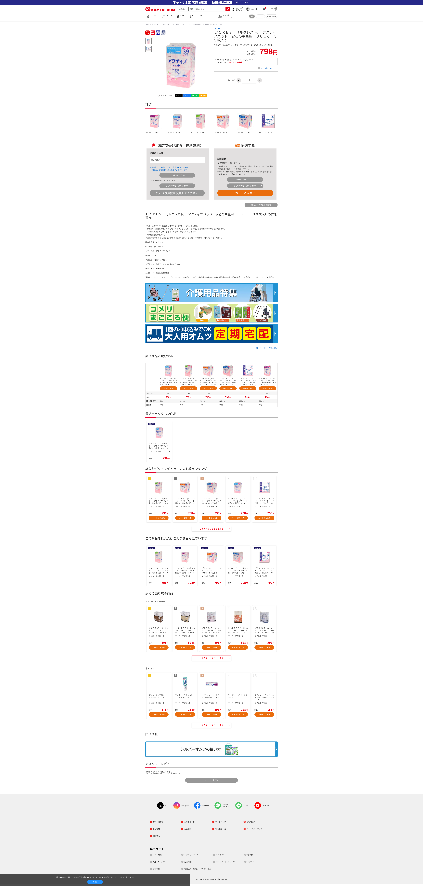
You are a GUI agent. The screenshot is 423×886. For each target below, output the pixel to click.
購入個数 (231, 80)
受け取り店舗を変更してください (177, 193)
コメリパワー (252, 862)
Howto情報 (181, 16)
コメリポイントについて (269, 68)
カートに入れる (245, 193)
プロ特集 (156, 869)
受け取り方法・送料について (177, 185)
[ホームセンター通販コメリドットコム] (160, 10)
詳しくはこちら (242, 2)
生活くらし (156, 24)
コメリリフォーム (191, 855)
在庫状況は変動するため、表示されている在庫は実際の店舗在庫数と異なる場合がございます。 (171, 168)
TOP (147, 24)
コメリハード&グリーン (225, 862)
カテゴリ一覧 (151, 16)
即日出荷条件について (245, 179)
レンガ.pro (220, 855)
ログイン (260, 16)
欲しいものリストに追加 (261, 205)
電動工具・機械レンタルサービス (197, 869)
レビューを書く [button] (211, 780)
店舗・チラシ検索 (196, 16)
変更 (251, 16)
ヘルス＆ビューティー (171, 24)
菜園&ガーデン (159, 862)
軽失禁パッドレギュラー (213, 24)
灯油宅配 (187, 862)
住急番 (250, 855)
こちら (231, 169)
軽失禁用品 (197, 24)
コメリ (217, 28)
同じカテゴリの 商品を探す (267, 348)
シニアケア (186, 24)
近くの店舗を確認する (177, 175)
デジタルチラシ (166, 16)
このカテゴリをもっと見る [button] (211, 528)
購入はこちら (168, 388)
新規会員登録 (271, 16)
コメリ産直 (157, 855)
